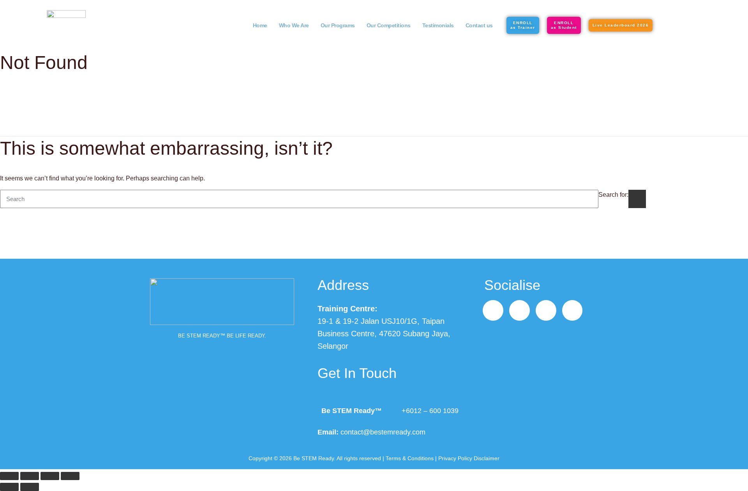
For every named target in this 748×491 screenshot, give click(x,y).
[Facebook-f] (493, 310)
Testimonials (438, 25)
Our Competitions (389, 25)
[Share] (50, 476)
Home (260, 25)
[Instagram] (519, 310)
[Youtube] (572, 310)
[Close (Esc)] (70, 476)
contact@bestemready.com (382, 432)
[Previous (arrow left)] (9, 487)
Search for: (613, 194)
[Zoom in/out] (9, 476)
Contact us (479, 25)
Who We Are (294, 25)
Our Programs (338, 25)
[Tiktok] (546, 310)
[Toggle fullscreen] (29, 476)
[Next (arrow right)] (29, 487)
